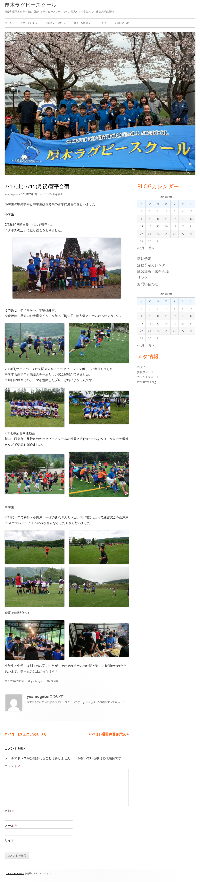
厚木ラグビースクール (31, 4)
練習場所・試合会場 (153, 271)
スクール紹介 (27, 23)
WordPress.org (146, 382)
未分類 (55, 681)
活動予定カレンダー (153, 265)
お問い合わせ (122, 23)
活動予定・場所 (54, 23)
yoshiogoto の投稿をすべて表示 (102, 702)
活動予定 (144, 258)
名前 (9, 811)
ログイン (142, 367)
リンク (102, 23)
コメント (13, 766)
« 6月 (140, 248)
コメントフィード (148, 377)
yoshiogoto (11, 194)
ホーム (8, 23)
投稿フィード (145, 372)
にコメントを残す (52, 194)
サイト (9, 840)
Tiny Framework (15, 873)
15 (141, 226)
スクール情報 (81, 23)
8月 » (150, 248)
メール (11, 825)
